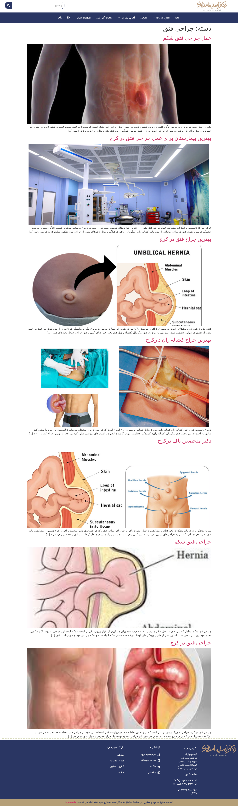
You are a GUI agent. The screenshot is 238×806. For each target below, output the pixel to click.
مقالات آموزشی (104, 18)
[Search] (8, 5)
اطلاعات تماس (83, 18)
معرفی (144, 18)
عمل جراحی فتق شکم (187, 38)
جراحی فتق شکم (192, 541)
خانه (177, 18)
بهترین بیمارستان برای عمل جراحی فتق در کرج (160, 138)
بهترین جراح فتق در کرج (185, 239)
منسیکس (71, 802)
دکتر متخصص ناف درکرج (184, 441)
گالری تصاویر (128, 18)
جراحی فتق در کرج (190, 642)
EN (68, 18)
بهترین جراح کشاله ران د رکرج (178, 340)
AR (60, 18)
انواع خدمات (163, 18)
